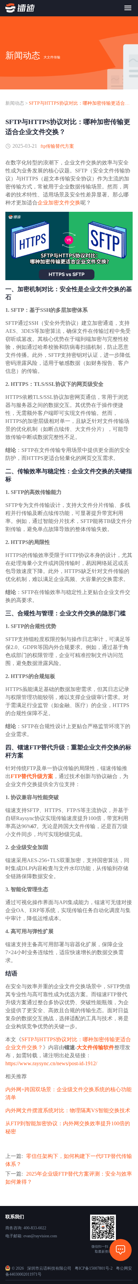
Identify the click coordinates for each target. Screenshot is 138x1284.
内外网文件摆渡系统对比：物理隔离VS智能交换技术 (67, 1110)
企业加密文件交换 (59, 202)
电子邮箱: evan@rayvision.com (31, 1236)
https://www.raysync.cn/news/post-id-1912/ (51, 1063)
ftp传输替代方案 (57, 146)
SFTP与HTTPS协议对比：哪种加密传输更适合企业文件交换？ (80, 103)
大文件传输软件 (95, 1047)
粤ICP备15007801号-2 (94, 1268)
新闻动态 (14, 103)
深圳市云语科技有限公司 (49, 1268)
